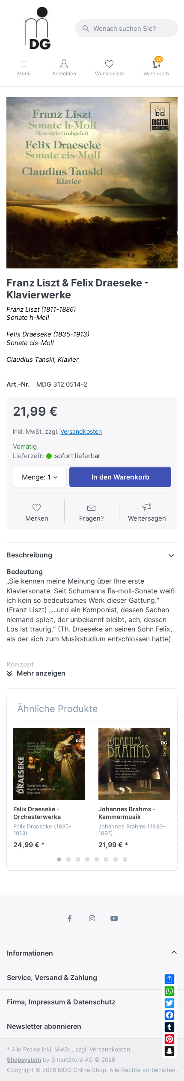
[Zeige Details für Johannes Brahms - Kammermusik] (134, 764)
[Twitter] (169, 1003)
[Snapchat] (169, 1051)
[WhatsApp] (169, 991)
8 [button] (125, 860)
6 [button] (106, 860)
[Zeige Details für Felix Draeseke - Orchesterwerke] (49, 764)
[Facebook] (169, 1015)
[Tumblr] (169, 1027)
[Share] (169, 979)
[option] (92, 182)
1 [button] (59, 860)
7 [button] (115, 860)
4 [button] (87, 860)
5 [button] (97, 860)
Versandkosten (81, 431)
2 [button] (68, 860)
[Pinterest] (169, 1039)
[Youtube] (114, 918)
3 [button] (78, 860)
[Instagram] (92, 918)
